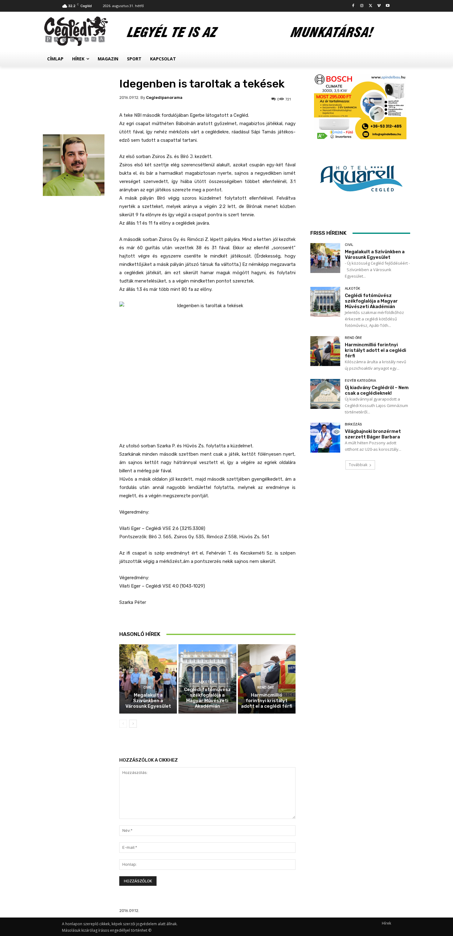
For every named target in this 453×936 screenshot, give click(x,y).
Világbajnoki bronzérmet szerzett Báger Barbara (373, 434)
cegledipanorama (164, 98)
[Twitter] (370, 6)
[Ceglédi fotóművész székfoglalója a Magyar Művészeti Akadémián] (325, 302)
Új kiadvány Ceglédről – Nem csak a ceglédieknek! (377, 390)
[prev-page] (123, 724)
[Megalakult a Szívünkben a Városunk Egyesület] (148, 679)
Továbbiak (358, 464)
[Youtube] (387, 6)
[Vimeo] (378, 6)
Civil (147, 687)
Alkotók (206, 682)
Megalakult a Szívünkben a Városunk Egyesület (148, 700)
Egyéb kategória (360, 380)
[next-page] (133, 724)
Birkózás (353, 424)
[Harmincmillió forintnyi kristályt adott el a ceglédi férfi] (267, 679)
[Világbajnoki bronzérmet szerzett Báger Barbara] (325, 438)
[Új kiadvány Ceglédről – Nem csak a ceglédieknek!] (325, 394)
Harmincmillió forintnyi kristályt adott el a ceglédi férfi (266, 700)
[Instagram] (361, 6)
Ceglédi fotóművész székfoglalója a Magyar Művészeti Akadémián (207, 698)
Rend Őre (265, 687)
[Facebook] (353, 6)
